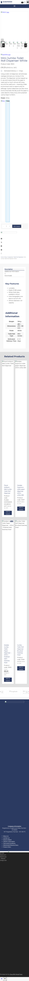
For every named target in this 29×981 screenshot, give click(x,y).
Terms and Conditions (9, 843)
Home (2, 257)
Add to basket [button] (8, 513)
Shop (5, 257)
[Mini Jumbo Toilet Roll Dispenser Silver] (3, 161)
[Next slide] (25, 45)
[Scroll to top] (1, 979)
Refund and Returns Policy (10, 845)
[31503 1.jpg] (14, 25)
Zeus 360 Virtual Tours (16, 974)
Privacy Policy (7, 847)
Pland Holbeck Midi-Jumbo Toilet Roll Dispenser (8, 489)
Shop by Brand (7, 839)
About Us (5, 836)
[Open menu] (14, 6)
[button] (6, 44)
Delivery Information (9, 841)
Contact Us (6, 838)
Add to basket (16, 226)
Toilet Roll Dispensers (18, 257)
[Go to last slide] (3, 45)
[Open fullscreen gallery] (2, 40)
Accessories (10, 257)
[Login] (27, 2)
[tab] (14, 269)
